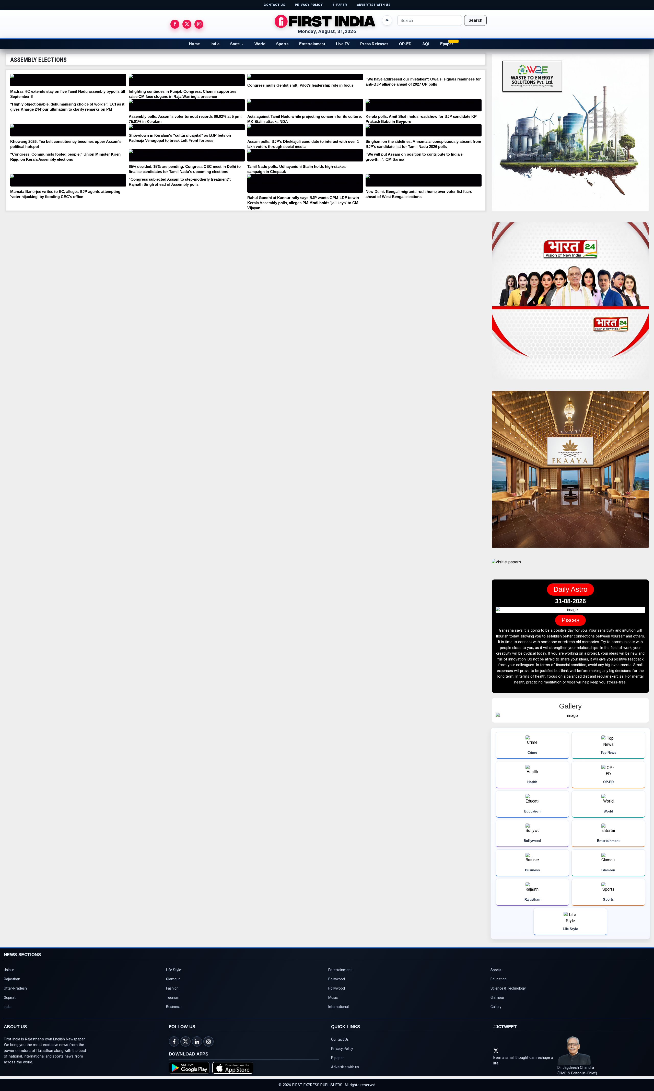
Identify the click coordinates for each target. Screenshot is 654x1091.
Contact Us (340, 1051)
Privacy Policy (342, 1060)
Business (173, 1018)
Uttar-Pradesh (15, 1000)
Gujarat (10, 1009)
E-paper (337, 1069)
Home (194, 44)
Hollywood (336, 1000)
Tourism (172, 1009)
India (215, 44)
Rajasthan (12, 991)
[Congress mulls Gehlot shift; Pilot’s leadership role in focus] (305, 77)
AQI (425, 44)
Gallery (496, 1018)
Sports (282, 44)
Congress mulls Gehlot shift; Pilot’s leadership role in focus (300, 85)
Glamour (173, 991)
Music (333, 1009)
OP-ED (405, 44)
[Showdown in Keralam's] (187, 127)
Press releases (374, 44)
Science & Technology (508, 1000)
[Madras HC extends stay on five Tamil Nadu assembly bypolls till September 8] (68, 80)
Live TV (342, 44)
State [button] (235, 44)
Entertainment (312, 44)
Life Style (173, 981)
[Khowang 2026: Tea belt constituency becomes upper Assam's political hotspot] (68, 130)
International (338, 1018)
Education (499, 991)
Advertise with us (345, 1078)
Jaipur (9, 981)
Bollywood (336, 991)
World (259, 44)
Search (475, 20)
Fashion (172, 1000)
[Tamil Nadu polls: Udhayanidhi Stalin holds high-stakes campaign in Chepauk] (305, 155)
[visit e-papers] (506, 566)
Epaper (446, 44)
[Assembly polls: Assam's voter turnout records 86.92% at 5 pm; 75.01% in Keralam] (187, 105)
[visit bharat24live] (570, 304)
